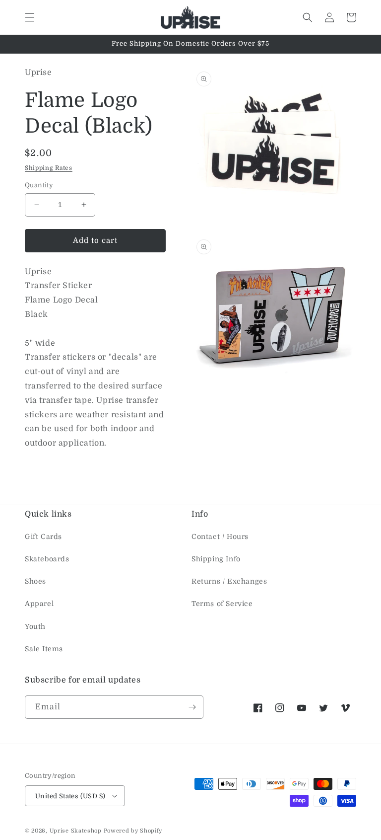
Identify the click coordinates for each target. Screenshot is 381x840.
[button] (30, 17)
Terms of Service (222, 604)
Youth (35, 626)
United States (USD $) (70, 796)
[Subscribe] (192, 707)
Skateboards (47, 559)
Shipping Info (216, 559)
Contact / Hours (220, 536)
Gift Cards (43, 536)
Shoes (35, 581)
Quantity (39, 185)
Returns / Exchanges (229, 581)
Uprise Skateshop (76, 831)
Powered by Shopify (133, 831)
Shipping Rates (48, 167)
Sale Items (44, 649)
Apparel (39, 604)
